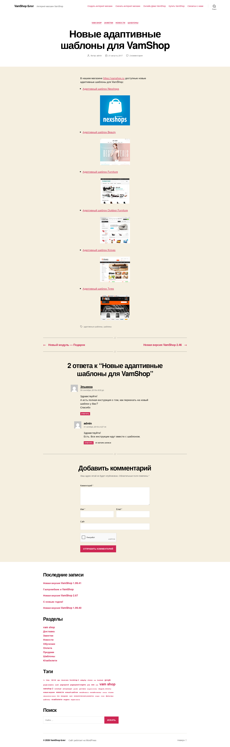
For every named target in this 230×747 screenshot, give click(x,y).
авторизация (67, 689)
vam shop (97, 23)
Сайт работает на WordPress (82, 740)
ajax (58, 680)
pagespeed (64, 684)
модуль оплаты (104, 688)
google (108, 680)
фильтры (109, 696)
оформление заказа (49, 696)
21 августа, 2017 (116, 55)
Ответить (85, 414)
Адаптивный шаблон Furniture (100, 171)
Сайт (82, 521)
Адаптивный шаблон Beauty (99, 132)
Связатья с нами (195, 6)
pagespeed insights (78, 684)
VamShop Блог (24, 5)
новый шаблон (71, 692)
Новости (120, 23)
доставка (82, 689)
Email (119, 509)
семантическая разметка (84, 696)
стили (103, 696)
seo (92, 684)
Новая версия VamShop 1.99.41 (62, 583)
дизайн (75, 689)
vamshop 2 (48, 688)
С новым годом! (53, 601)
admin (99, 55)
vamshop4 (57, 689)
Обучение (49, 644)
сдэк (70, 696)
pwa (88, 685)
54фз (48, 680)
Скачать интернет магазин (127, 6)
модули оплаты (92, 689)
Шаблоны (133, 23)
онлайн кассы (95, 692)
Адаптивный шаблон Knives (99, 250)
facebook (100, 680)
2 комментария (136, 55)
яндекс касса (75, 699)
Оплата (47, 648)
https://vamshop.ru (113, 78)
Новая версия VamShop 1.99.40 (62, 607)
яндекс (66, 699)
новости (60, 692)
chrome (89, 680)
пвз (58, 696)
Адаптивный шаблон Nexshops (101, 88)
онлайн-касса (84, 692)
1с (44, 680)
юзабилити (57, 699)
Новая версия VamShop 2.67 (60, 595)
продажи (64, 696)
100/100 (53, 680)
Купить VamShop (176, 6)
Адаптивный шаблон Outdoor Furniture (105, 210)
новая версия (49, 692)
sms (97, 685)
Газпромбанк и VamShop (58, 589)
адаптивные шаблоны (93, 326)
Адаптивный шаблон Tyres (98, 288)
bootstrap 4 (74, 680)
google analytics (48, 685)
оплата (105, 692)
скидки (97, 696)
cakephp (83, 680)
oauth (57, 685)
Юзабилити (50, 660)
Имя (82, 509)
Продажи (48, 652)
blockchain (64, 680)
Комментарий (86, 485)
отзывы (110, 692)
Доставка (49, 631)
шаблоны (108, 326)
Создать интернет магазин (99, 6)
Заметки (108, 23)
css (95, 680)
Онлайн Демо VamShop (154, 6)
